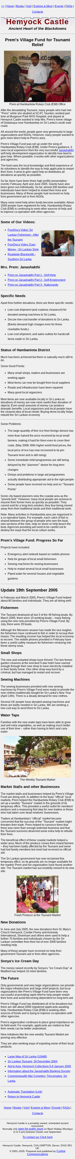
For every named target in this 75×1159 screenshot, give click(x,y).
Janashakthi (66, 150)
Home (10, 6)
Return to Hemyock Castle (24, 1096)
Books (20, 6)
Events (59, 6)
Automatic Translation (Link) (25, 1091)
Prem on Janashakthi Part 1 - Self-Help (32, 275)
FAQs (68, 6)
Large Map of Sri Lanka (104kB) (27, 1056)
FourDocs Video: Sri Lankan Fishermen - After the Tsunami (23, 234)
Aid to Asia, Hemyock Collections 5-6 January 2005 (39, 1066)
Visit (28, 6)
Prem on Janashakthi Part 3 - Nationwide (33, 284)
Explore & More (43, 6)
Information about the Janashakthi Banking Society (39, 1071)
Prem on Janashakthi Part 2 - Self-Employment (36, 279)
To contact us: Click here (37, 1137)
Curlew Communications (46, 1153)
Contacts (37, 11)
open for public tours (30, 1128)
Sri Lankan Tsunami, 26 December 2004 (32, 1061)
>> (2, 6)
